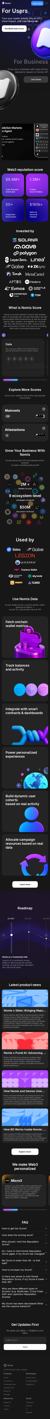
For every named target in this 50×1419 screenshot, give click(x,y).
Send (25, 1347)
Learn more (25, 884)
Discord (29, 1406)
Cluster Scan (31, 1378)
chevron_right (46, 935)
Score (6, 1378)
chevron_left (3, 935)
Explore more (25, 1152)
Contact (7, 1406)
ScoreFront (8, 1381)
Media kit (7, 1402)
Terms (6, 1409)
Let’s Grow (36, 79)
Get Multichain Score (14, 28)
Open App (37, 3)
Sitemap (7, 1394)
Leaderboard (9, 1388)
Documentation (31, 1381)
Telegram (29, 1402)
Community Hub (10, 1384)
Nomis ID (7, 1391)
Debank (29, 1412)
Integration (30, 1384)
